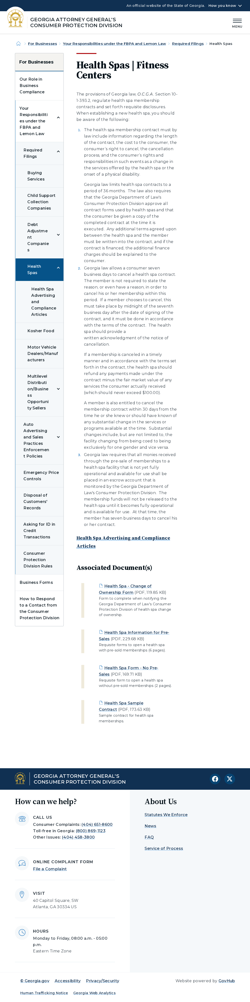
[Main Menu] (237, 22)
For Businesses (42, 43)
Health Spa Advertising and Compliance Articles (43, 302)
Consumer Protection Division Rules (37, 559)
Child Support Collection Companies (41, 202)
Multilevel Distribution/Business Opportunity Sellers (38, 392)
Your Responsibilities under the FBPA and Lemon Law (114, 43)
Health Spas (34, 269)
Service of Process (164, 848)
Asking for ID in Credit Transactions (39, 530)
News (150, 826)
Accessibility (68, 981)
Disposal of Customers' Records (35, 501)
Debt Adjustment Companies (38, 237)
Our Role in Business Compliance (32, 85)
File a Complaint (50, 869)
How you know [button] (222, 6)
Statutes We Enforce (166, 814)
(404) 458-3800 (78, 837)
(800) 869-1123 (90, 831)
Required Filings (188, 43)
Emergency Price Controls (41, 475)
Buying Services (36, 176)
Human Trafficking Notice (44, 993)
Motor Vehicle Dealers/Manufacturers (42, 353)
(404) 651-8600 (97, 824)
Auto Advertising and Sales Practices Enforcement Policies (36, 440)
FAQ (149, 837)
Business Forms (36, 582)
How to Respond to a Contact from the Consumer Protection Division (39, 608)
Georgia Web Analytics (94, 993)
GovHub (227, 981)
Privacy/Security (102, 981)
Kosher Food (40, 331)
